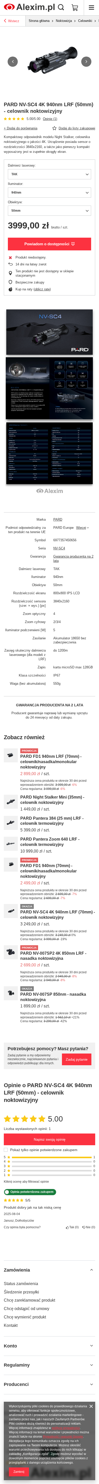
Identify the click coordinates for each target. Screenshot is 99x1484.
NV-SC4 (59, 548)
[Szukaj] (61, 7)
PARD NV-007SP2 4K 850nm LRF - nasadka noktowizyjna (53, 956)
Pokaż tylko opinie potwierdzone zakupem (43, 1150)
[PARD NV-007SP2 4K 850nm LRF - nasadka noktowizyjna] (11, 952)
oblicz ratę (42, 289)
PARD (57, 519)
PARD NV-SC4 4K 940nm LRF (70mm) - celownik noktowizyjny (57, 915)
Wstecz (13, 21)
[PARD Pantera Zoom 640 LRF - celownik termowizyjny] (11, 844)
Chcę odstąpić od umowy (26, 1308)
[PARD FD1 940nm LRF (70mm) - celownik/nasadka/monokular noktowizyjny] (11, 755)
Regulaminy (17, 1365)
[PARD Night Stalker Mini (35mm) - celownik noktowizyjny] (11, 802)
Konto (10, 1345)
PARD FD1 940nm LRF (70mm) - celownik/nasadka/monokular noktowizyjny (50, 761)
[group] (49, 61)
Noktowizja (64, 21)
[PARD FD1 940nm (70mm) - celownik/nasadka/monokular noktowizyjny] (11, 865)
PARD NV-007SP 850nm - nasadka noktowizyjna (53, 997)
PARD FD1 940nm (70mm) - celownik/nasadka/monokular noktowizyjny (48, 871)
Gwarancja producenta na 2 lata (73, 559)
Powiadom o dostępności (46, 244)
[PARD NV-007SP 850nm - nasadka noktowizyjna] (11, 993)
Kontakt (11, 1325)
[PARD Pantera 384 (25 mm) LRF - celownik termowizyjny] (11, 823)
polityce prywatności (66, 1428)
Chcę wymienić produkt (25, 1317)
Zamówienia (17, 1270)
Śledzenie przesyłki (21, 1292)
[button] (13, 62)
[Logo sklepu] (29, 8)
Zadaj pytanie (77, 1059)
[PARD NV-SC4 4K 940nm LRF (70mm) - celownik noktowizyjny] (11, 911)
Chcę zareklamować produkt (29, 1300)
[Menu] (91, 7)
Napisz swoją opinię (49, 1139)
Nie (89, 1227)
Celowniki (85, 21)
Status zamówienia (21, 1283)
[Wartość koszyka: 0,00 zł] (74, 7)
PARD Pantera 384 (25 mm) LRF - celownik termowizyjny (52, 821)
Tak (73, 1227)
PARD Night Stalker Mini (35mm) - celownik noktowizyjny (52, 800)
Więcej (81, 528)
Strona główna (39, 21)
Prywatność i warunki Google (63, 1436)
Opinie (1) (50, 119)
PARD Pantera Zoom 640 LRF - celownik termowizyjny (49, 842)
